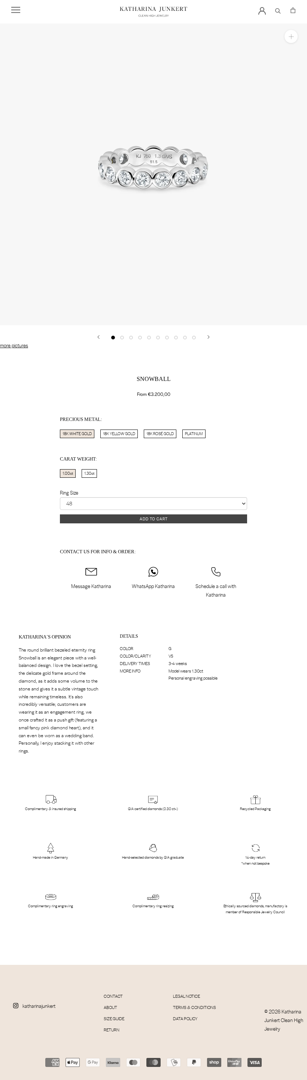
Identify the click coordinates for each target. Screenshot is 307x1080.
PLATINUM (194, 433)
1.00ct (68, 473)
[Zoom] (291, 36)
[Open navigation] (15, 10)
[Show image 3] (131, 337)
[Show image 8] (176, 337)
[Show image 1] (113, 337)
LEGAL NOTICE (186, 996)
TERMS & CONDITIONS (194, 1007)
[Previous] (98, 337)
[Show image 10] (194, 337)
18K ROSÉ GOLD (160, 433)
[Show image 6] (158, 337)
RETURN (111, 1030)
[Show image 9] (185, 337)
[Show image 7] (167, 337)
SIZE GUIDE (114, 1018)
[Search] (278, 10)
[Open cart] (293, 10)
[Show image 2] (122, 337)
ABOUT (110, 1007)
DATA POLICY (185, 1018)
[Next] (208, 337)
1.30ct (89, 473)
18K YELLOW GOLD (119, 433)
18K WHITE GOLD (77, 433)
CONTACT (113, 996)
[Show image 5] (149, 337)
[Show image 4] (140, 337)
